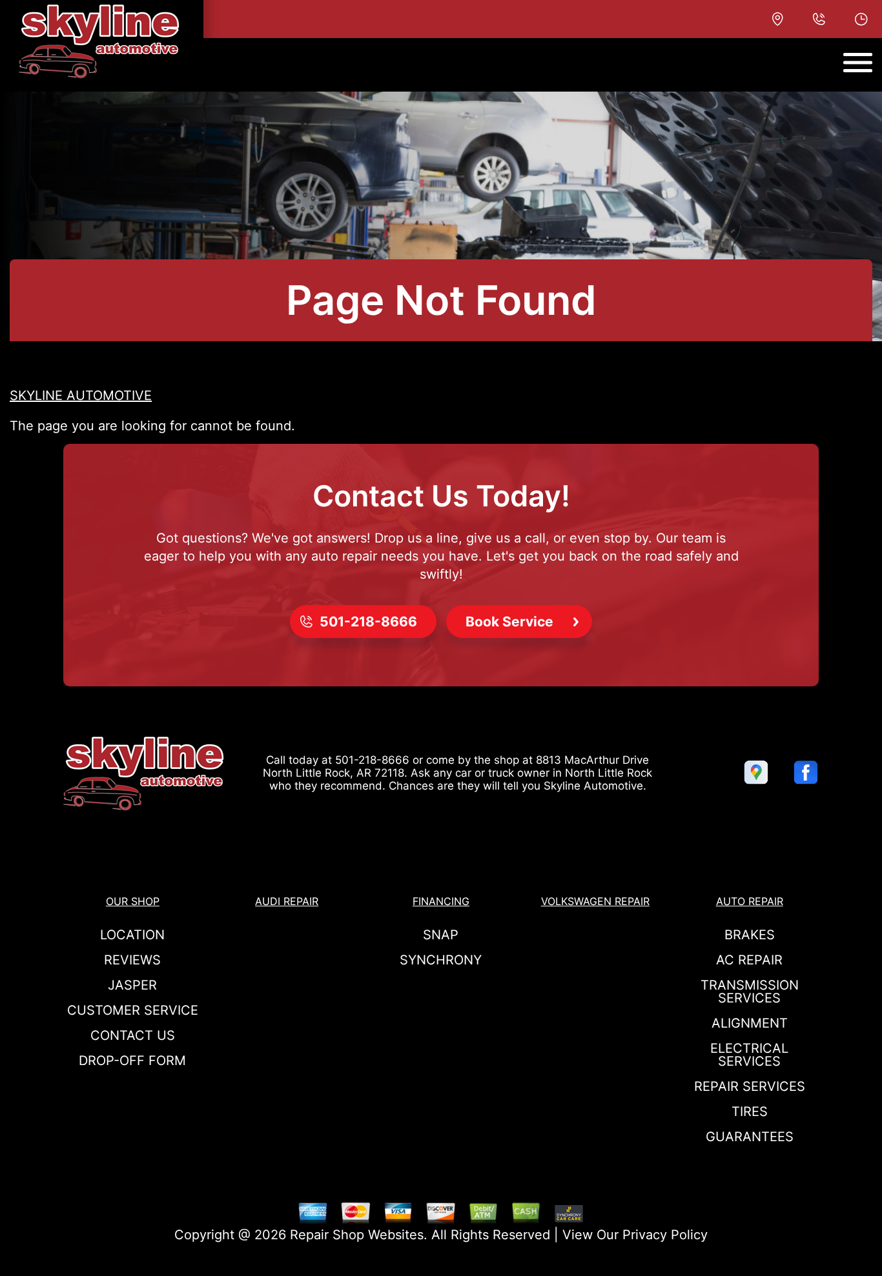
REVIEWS (132, 960)
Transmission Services (750, 991)
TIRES (750, 1111)
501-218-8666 (372, 759)
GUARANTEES (750, 1136)
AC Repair (749, 960)
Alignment (750, 1023)
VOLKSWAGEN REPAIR (595, 901)
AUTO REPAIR (749, 901)
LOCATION (132, 934)
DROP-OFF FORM (132, 1060)
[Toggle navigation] (857, 62)
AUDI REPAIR (286, 901)
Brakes (749, 934)
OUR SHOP (132, 901)
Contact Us (132, 1035)
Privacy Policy (665, 1234)
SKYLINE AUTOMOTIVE (81, 395)
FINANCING (441, 901)
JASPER (132, 985)
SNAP (440, 934)
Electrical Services (749, 1055)
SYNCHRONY (441, 960)
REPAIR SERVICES (749, 1086)
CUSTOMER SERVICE (132, 1010)
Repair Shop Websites (357, 1234)
